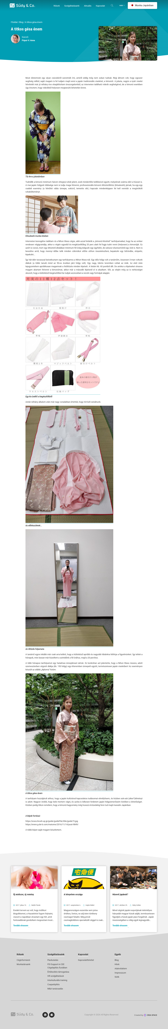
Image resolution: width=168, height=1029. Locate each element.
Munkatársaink (23, 964)
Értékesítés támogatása (58, 972)
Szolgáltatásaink (55, 954)
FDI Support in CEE (55, 964)
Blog (21, 22)
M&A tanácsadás (55, 988)
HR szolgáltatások (55, 976)
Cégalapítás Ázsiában (57, 967)
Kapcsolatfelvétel (86, 960)
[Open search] (112, 5)
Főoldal (14, 22)
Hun (121, 5)
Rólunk (20, 954)
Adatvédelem (121, 968)
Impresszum (120, 973)
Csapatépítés (53, 984)
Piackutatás (52, 960)
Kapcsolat (83, 954)
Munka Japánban (144, 5)
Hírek (117, 964)
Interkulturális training (57, 980)
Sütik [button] (117, 977)
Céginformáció (23, 960)
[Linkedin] (45, 1015)
